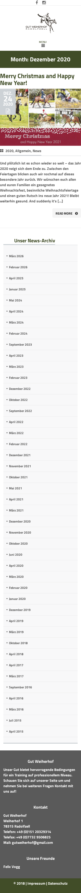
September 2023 (20, 344)
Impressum (36, 883)
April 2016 (16, 698)
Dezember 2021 (20, 455)
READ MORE (64, 213)
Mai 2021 (15, 488)
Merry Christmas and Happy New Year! (37, 79)
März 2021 (16, 510)
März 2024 (16, 322)
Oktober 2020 (18, 543)
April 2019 (16, 620)
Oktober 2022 (18, 399)
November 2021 (20, 466)
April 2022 (16, 421)
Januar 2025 (17, 289)
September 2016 (20, 687)
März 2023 (16, 366)
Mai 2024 (15, 300)
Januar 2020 (17, 598)
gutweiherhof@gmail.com (32, 842)
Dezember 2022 (20, 388)
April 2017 (16, 665)
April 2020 (16, 565)
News (37, 150)
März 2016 (16, 709)
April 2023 (16, 355)
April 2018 (16, 654)
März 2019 (16, 631)
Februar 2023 (18, 377)
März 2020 (16, 576)
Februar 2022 (18, 444)
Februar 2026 (18, 267)
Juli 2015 (15, 720)
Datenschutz (58, 883)
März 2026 (16, 256)
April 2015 (16, 731)
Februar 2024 (18, 333)
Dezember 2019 (20, 609)
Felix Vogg (11, 866)
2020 (9, 150)
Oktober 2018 (18, 643)
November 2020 (20, 532)
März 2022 (16, 432)
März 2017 (16, 676)
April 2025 (16, 278)
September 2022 (20, 410)
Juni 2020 (15, 554)
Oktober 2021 (18, 477)
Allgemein (23, 150)
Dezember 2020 (20, 521)
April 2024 (16, 311)
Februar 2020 (18, 587)
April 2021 (16, 499)
